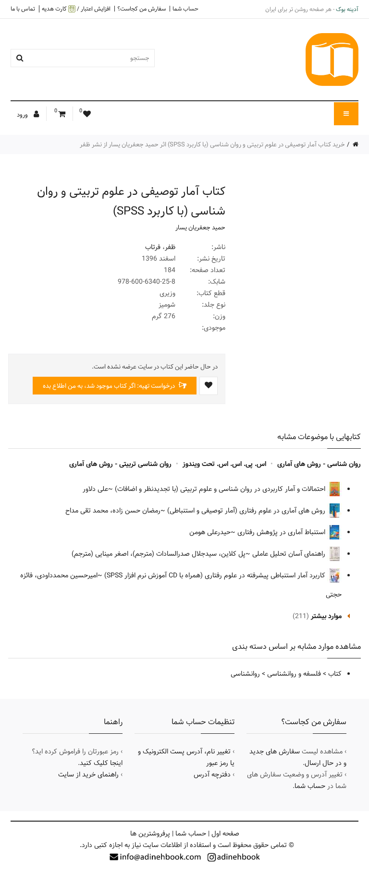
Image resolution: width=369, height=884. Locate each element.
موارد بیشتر (326, 616)
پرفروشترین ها (150, 833)
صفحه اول (225, 833)
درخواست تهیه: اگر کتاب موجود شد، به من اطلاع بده (109, 386)
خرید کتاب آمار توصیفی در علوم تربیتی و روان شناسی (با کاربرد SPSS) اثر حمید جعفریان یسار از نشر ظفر (212, 144)
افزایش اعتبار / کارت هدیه (76, 8)
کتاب (335, 674)
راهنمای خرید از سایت (88, 774)
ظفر (170, 247)
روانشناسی (245, 674)
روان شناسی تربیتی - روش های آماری (120, 464)
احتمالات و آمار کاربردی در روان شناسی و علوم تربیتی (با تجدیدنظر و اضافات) (221, 489)
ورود (23, 114)
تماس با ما (23, 9)
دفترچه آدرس (212, 774)
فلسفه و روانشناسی (294, 674)
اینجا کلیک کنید (101, 763)
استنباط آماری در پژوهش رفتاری (282, 532)
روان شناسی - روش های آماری (319, 464)
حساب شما (185, 9)
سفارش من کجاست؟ (141, 9)
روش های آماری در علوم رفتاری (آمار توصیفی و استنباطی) (247, 510)
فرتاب (152, 247)
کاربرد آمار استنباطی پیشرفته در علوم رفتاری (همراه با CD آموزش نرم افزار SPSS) (215, 575)
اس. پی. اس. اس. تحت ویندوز (224, 464)
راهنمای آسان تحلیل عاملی (289, 554)
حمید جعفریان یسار (200, 227)
